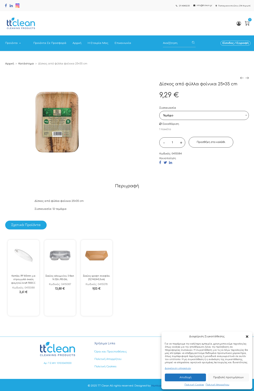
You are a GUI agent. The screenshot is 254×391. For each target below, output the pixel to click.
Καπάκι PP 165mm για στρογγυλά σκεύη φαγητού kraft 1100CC (23, 279)
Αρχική (77, 43)
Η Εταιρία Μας (98, 43)
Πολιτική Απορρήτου (217, 385)
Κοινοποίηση (167, 158)
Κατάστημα (26, 63)
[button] (247, 336)
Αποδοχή (185, 377)
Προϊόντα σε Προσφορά (49, 43)
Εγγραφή (242, 43)
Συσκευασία (167, 107)
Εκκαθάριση (170, 124)
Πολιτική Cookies (194, 385)
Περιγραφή (127, 186)
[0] (247, 23)
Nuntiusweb (158, 385)
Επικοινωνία (123, 43)
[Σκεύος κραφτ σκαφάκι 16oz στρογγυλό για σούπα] (247, 78)
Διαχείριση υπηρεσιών (178, 368)
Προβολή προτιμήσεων (228, 377)
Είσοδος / (229, 43)
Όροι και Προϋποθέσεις (110, 351)
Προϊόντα (11, 43)
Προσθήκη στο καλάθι (211, 142)
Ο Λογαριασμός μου (238, 23)
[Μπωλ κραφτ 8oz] (242, 78)
